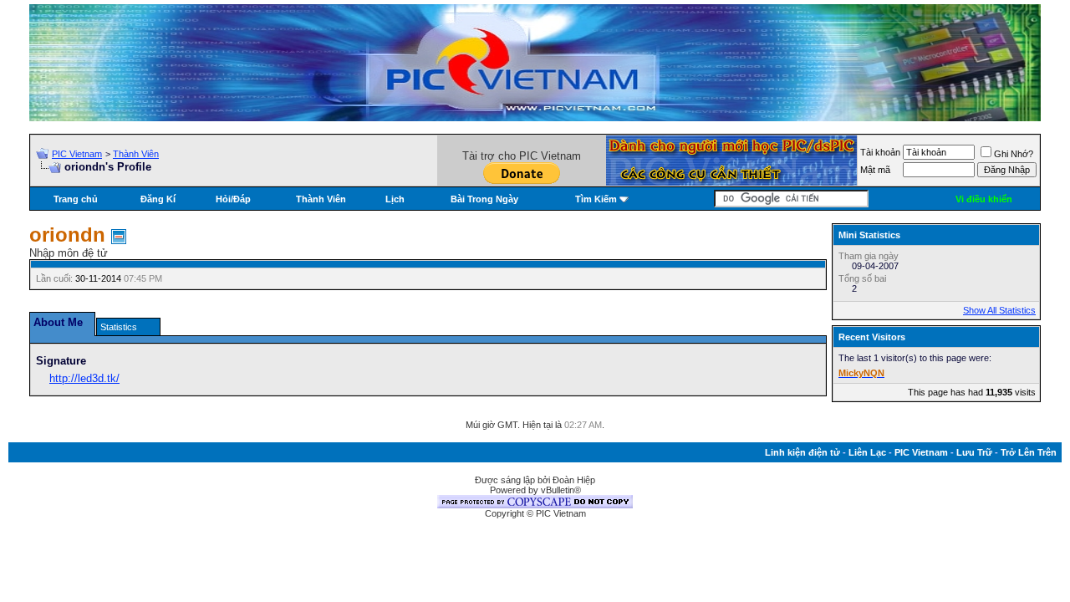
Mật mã (875, 170)
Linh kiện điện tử (802, 452)
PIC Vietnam (77, 154)
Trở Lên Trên (1029, 452)
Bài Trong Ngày (484, 199)
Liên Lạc (867, 452)
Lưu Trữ (974, 452)
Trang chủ (76, 199)
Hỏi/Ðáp (233, 199)
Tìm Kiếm (596, 199)
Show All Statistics (999, 310)
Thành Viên (136, 154)
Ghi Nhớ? (1013, 154)
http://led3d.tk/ (84, 378)
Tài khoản (880, 152)
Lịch (395, 199)
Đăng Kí (158, 199)
